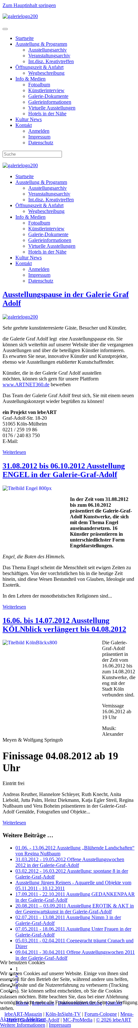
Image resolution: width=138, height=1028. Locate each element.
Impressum (39, 136)
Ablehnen (36, 1019)
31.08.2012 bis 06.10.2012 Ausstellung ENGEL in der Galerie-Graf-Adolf (64, 470)
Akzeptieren (12, 1019)
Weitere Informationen (22, 1025)
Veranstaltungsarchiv (49, 55)
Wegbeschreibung (46, 73)
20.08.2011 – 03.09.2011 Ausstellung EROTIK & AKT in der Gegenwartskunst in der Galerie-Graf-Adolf (74, 908)
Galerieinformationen (49, 102)
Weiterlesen (14, 452)
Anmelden (38, 131)
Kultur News (28, 119)
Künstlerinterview (46, 90)
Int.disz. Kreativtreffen (51, 61)
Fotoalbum (39, 84)
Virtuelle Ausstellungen (51, 107)
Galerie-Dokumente (48, 96)
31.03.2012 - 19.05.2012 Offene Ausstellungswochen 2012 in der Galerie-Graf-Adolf (69, 862)
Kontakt (23, 125)
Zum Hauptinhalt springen (29, 5)
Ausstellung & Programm (41, 44)
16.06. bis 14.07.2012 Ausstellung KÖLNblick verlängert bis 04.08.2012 (64, 624)
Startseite (24, 38)
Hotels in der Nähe (47, 113)
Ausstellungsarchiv (47, 50)
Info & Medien (30, 79)
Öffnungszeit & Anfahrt (39, 67)
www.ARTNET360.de (26, 384)
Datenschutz (40, 142)
